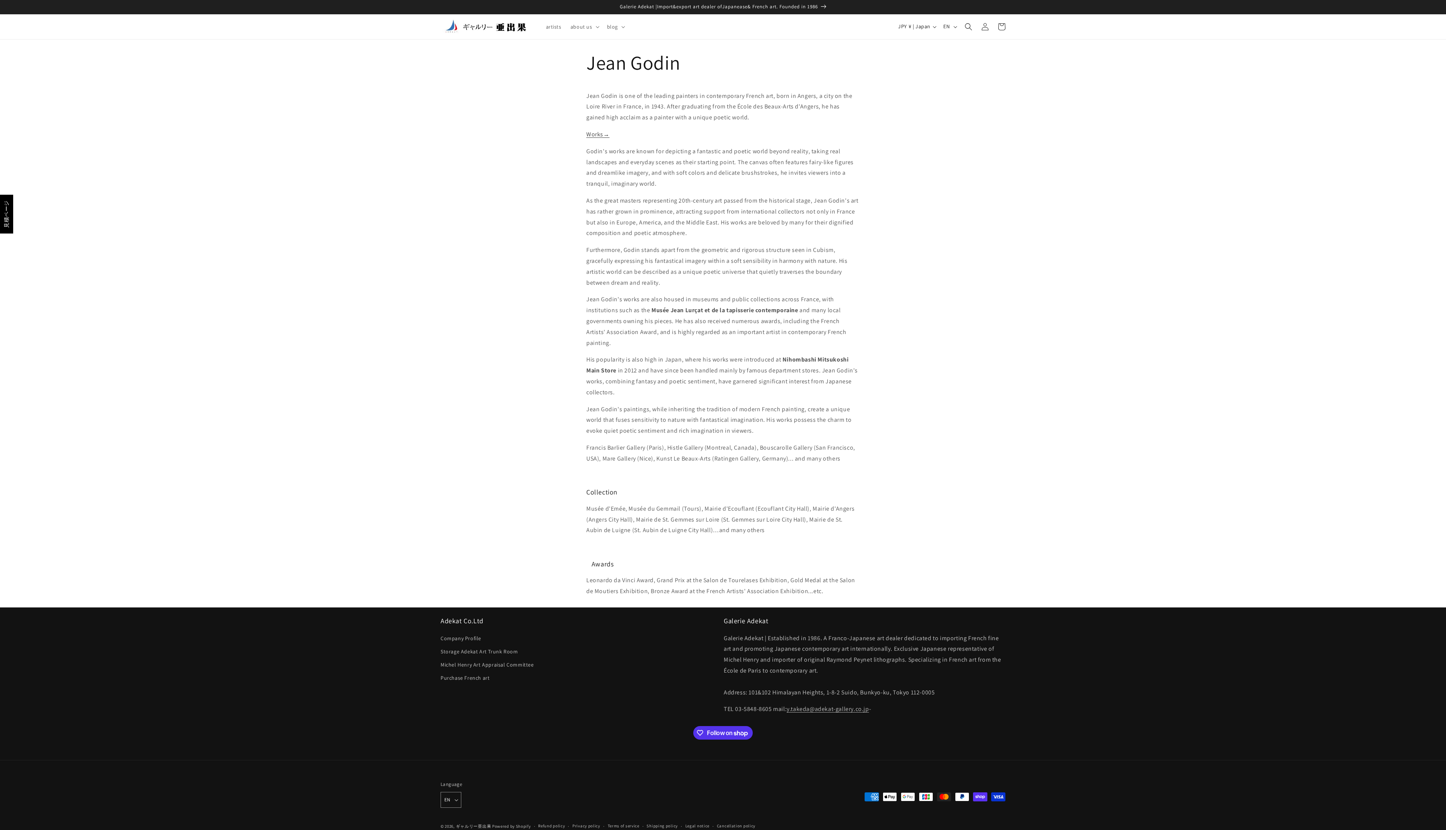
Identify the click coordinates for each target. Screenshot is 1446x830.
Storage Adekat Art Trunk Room (479, 651)
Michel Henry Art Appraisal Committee (487, 664)
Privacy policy (586, 825)
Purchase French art (465, 677)
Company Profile (461, 638)
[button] (584, 27)
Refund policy (551, 825)
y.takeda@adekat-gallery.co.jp (828, 709)
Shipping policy (662, 825)
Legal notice (697, 825)
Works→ (598, 134)
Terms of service (623, 825)
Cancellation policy (736, 825)
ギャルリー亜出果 (473, 826)
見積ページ (6, 214)
